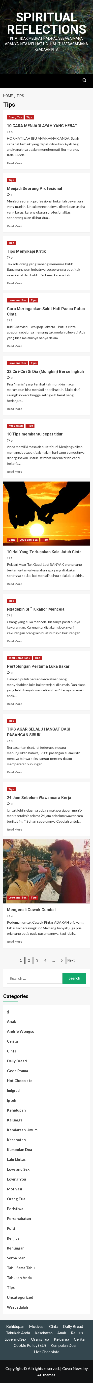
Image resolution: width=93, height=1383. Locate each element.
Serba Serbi (17, 1258)
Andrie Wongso (20, 1031)
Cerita (12, 1041)
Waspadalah (17, 1307)
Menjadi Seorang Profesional (34, 188)
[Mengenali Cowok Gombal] (46, 871)
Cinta (11, 539)
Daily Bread (17, 1061)
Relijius (13, 1238)
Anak (11, 1021)
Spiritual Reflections (46, 23)
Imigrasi (13, 1090)
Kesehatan (15, 425)
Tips (29, 117)
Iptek (11, 1100)
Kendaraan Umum (22, 1130)
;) (8, 1011)
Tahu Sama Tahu (19, 658)
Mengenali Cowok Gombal (31, 909)
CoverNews (72, 1368)
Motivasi (14, 1189)
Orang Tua (15, 117)
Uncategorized (20, 1297)
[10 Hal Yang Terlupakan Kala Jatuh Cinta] (46, 514)
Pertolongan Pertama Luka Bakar (38, 666)
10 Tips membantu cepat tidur (35, 434)
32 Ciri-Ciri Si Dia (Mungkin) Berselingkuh (45, 371)
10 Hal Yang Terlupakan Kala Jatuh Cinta (44, 552)
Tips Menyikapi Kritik (26, 251)
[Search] (84, 80)
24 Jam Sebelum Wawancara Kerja (39, 797)
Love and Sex (17, 300)
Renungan (16, 1248)
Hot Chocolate (19, 1080)
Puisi (11, 1228)
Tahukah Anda (19, 1277)
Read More (14, 163)
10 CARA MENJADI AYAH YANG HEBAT (42, 125)
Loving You (16, 1179)
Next (71, 960)
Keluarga (15, 1120)
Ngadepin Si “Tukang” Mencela (35, 609)
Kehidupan (16, 1110)
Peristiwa (15, 1208)
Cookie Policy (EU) (30, 1345)
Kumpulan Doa (19, 1149)
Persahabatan (19, 1218)
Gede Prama (17, 1070)
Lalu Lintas (16, 1159)
